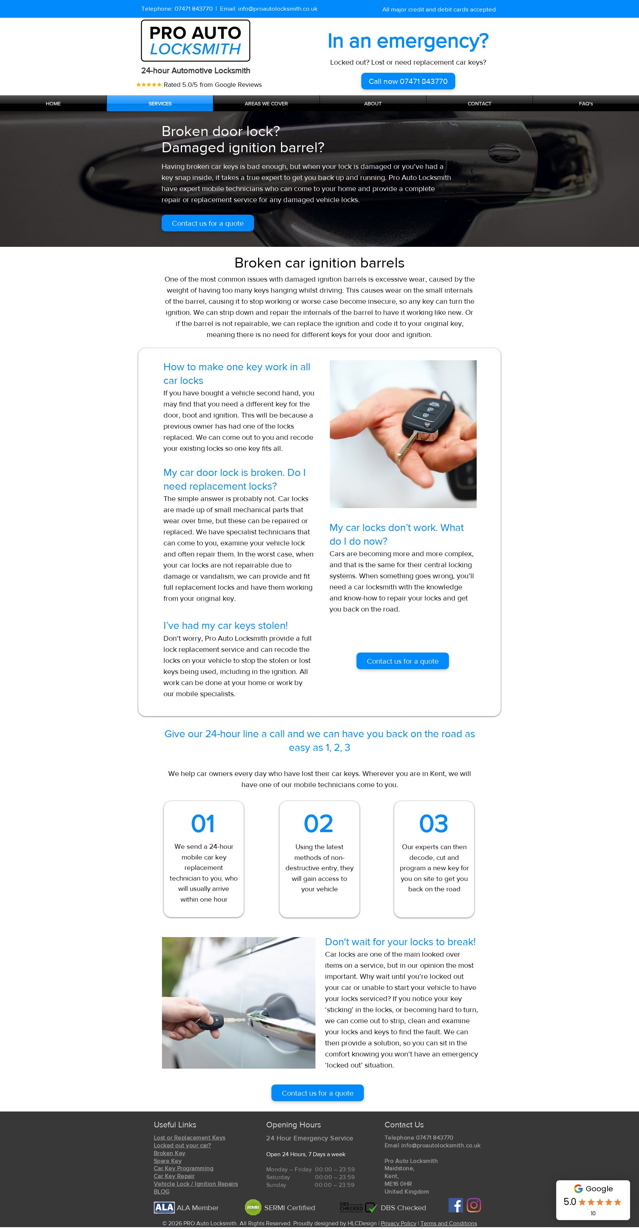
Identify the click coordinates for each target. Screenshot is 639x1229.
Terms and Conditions (448, 1223)
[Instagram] (474, 1205)
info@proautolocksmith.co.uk (278, 8)
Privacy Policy (398, 1223)
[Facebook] (456, 1205)
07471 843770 (194, 8)
